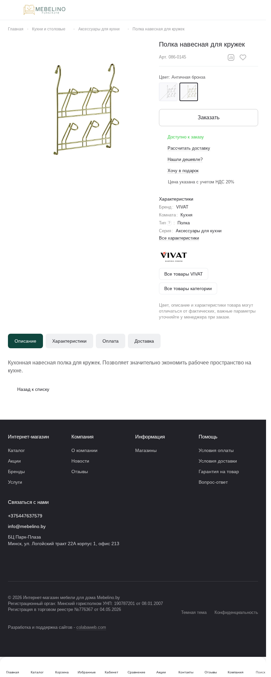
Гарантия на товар (219, 471)
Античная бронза (188, 92)
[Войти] (203, 10)
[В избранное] (243, 57)
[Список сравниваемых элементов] (220, 10)
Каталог (16, 450)
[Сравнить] (231, 57)
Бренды (16, 471)
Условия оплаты (216, 450)
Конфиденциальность (236, 612)
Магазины (146, 450)
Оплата (110, 341)
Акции (14, 461)
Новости (80, 461)
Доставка (144, 341)
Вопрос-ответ (213, 482)
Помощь (208, 436)
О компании (84, 450)
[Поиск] (186, 10)
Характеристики (69, 341)
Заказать (208, 117)
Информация (150, 436)
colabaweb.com (91, 627)
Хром (168, 92)
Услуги (15, 482)
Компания (82, 436)
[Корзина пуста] (255, 10)
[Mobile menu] (10, 10)
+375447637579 (25, 515)
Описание (25, 341)
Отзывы (79, 471)
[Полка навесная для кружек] (80, 112)
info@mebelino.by (27, 526)
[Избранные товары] (237, 10)
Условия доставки (218, 461)
